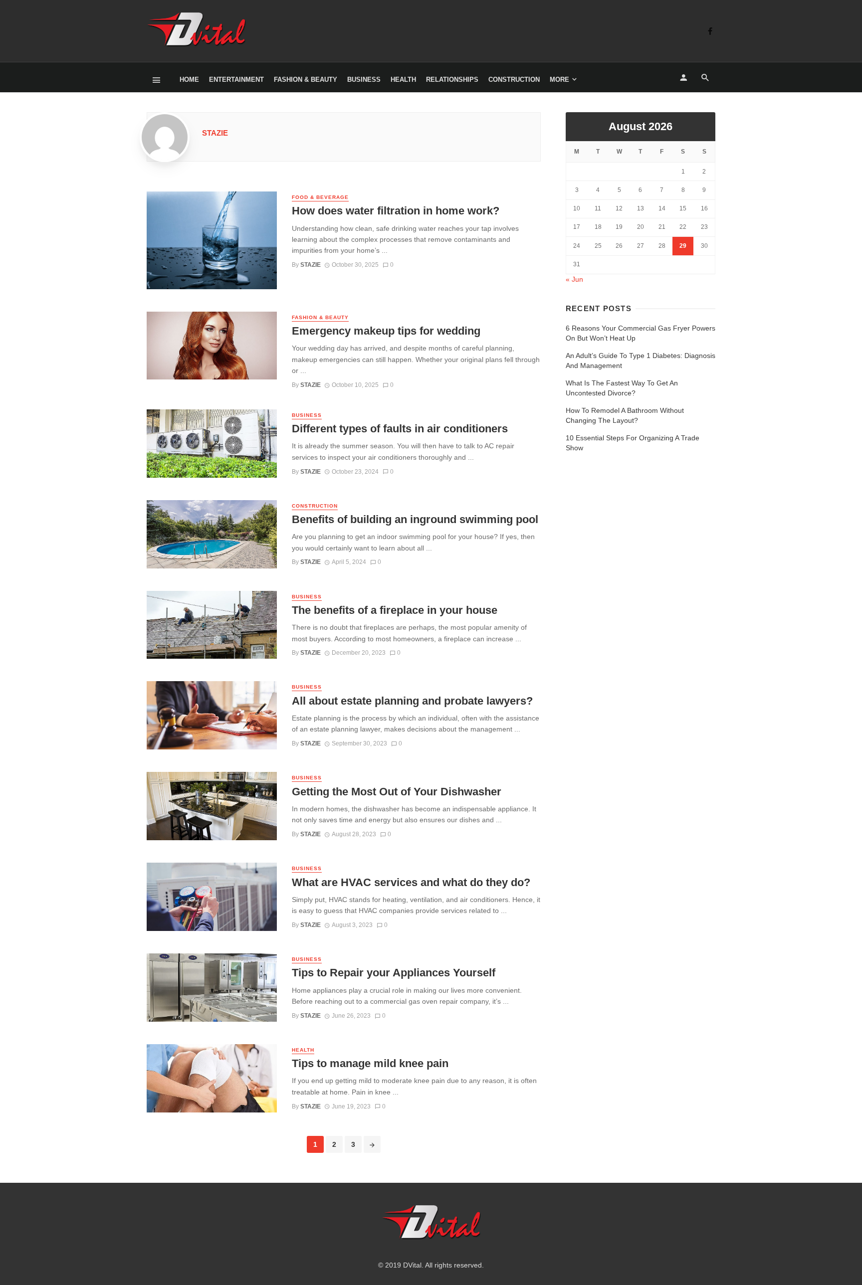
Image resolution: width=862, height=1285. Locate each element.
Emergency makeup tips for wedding (386, 331)
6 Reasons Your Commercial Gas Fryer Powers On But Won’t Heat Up (640, 333)
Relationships (452, 79)
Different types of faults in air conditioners (400, 428)
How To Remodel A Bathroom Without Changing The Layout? (625, 415)
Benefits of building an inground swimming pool (415, 519)
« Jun (574, 279)
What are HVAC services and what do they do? (411, 882)
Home (189, 79)
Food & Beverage (320, 197)
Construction (514, 79)
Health (403, 79)
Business (364, 79)
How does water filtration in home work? (395, 210)
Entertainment (236, 79)
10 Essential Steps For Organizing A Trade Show (632, 443)
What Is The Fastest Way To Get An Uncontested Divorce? (622, 388)
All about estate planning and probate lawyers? (412, 701)
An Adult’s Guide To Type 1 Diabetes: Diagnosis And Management (640, 360)
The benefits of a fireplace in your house (394, 610)
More (559, 79)
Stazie (215, 133)
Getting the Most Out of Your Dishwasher (396, 791)
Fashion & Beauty (305, 79)
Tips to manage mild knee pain (370, 1063)
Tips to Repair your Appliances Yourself (393, 972)
